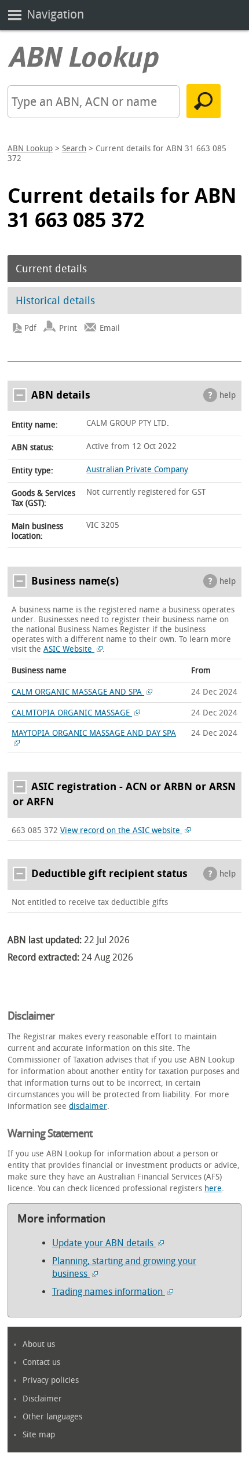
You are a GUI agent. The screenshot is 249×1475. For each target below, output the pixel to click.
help (227, 395)
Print (68, 328)
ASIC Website (68, 649)
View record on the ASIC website (121, 830)
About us (39, 1344)
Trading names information (108, 1291)
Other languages (52, 1417)
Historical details (55, 300)
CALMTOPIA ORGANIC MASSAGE (72, 713)
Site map (39, 1435)
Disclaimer (42, 1399)
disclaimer (88, 1106)
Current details (51, 268)
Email (110, 328)
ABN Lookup (30, 149)
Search (74, 149)
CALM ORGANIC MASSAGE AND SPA (78, 692)
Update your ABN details (104, 1242)
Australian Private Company (137, 469)
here (213, 1188)
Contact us (41, 1362)
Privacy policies (51, 1380)
